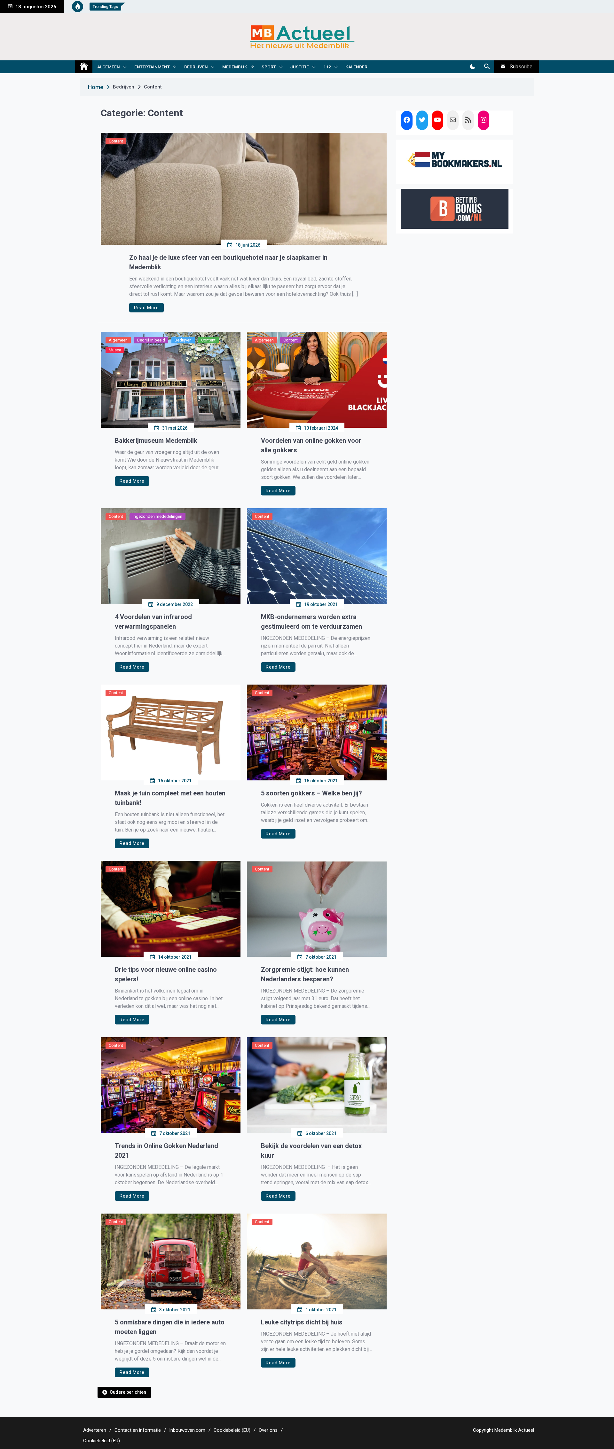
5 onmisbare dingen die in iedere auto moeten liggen (169, 1327)
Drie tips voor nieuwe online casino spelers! (166, 974)
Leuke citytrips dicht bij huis (301, 1322)
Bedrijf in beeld (151, 340)
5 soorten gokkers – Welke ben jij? (311, 793)
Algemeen (108, 66)
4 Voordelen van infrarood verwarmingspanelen (153, 621)
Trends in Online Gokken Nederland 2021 (166, 1150)
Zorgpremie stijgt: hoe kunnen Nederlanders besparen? (305, 974)
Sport (269, 66)
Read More (146, 307)
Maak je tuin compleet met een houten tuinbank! (170, 798)
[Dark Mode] (472, 66)
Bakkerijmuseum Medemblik (156, 440)
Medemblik (234, 66)
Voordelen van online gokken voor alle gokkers (311, 445)
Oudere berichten (128, 1392)
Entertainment (152, 66)
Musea (115, 350)
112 (327, 66)
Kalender (356, 66)
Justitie (299, 66)
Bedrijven (196, 66)
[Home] (83, 66)
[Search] (487, 66)
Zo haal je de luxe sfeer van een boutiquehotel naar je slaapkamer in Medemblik (228, 262)
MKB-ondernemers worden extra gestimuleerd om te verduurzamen (311, 621)
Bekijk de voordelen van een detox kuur (311, 1150)
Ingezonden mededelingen (157, 516)
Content (116, 141)
